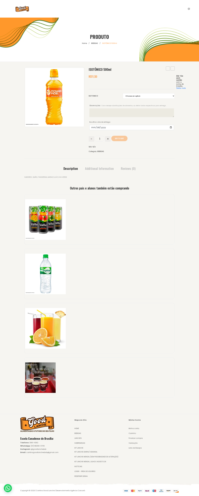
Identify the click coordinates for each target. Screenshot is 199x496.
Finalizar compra (136, 438)
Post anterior (168, 69)
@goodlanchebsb (38, 449)
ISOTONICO (93, 96)
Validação (133, 443)
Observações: (127, 105)
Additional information (99, 168)
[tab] (70, 168)
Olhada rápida (47, 220)
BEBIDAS (94, 43)
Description (70, 168)
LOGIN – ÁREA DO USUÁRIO (84, 471)
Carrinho (132, 433)
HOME (76, 428)
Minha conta (134, 428)
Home (84, 43)
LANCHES (78, 438)
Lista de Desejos (135, 448)
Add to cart (119, 138)
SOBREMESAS (79, 443)
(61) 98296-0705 (38, 446)
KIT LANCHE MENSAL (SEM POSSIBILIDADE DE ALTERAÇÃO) (96, 457)
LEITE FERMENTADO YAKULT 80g (173, 69)
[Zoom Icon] (54, 97)
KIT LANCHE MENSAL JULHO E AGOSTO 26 (90, 461)
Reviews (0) (128, 168)
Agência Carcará (77, 490)
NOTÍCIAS (78, 466)
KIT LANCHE (78, 448)
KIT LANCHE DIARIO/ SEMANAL (85, 452)
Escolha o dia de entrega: (100, 122)
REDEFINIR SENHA (81, 476)
